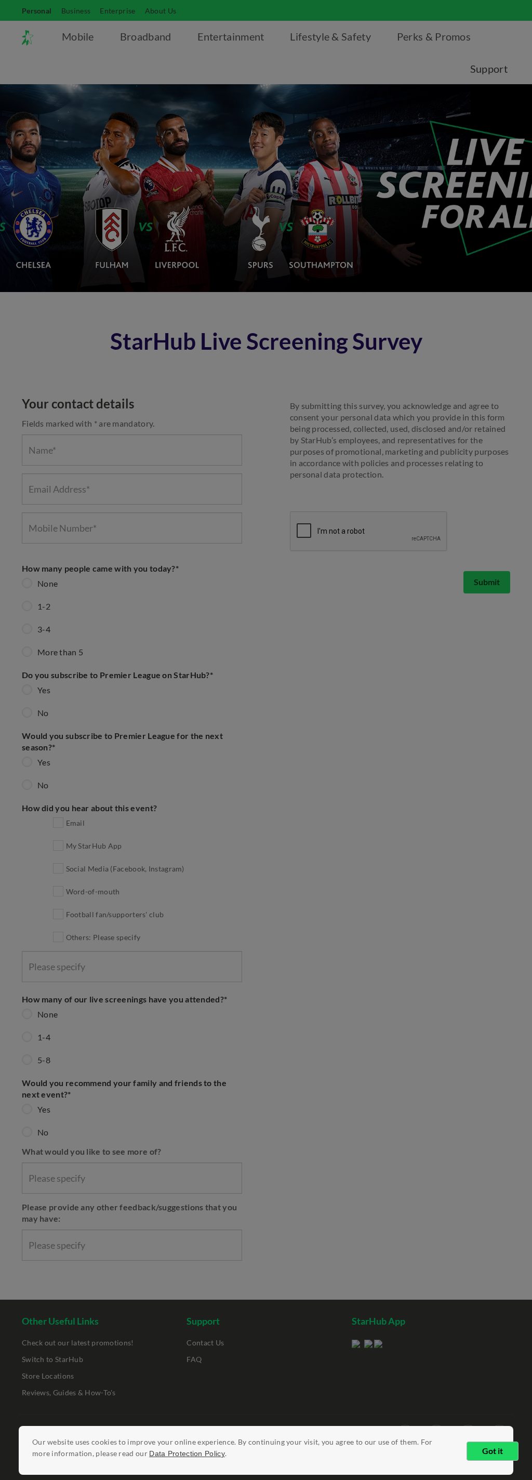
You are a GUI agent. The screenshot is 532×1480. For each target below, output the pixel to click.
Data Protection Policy (187, 1453)
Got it (492, 1451)
